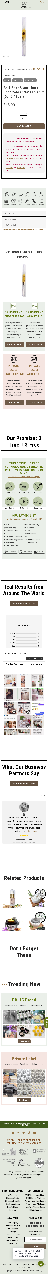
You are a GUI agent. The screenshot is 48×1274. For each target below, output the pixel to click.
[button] (31, 7)
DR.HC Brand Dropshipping (35, 1195)
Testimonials (12, 1237)
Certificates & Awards (12, 1234)
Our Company (12, 1223)
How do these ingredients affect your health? (24, 519)
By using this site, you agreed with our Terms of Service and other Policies (24, 1265)
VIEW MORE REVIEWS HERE (24, 603)
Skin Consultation (13, 1204)
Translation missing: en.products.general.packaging (22, 229)
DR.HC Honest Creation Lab (28, 1271)
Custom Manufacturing (35, 1207)
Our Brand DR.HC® (12, 1226)
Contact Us (12, 1243)
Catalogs (12, 1232)
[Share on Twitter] (38, 69)
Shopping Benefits (12, 1201)
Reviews (12, 1210)
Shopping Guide (12, 1198)
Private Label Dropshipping (35, 1201)
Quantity (24, 113)
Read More (34, 831)
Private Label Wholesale (35, 1204)
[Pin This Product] (43, 69)
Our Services (13, 1229)
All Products (12, 1195)
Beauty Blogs (12, 1207)
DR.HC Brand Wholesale (35, 1198)
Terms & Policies (12, 1240)
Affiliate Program (35, 1210)
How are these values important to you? (24, 477)
